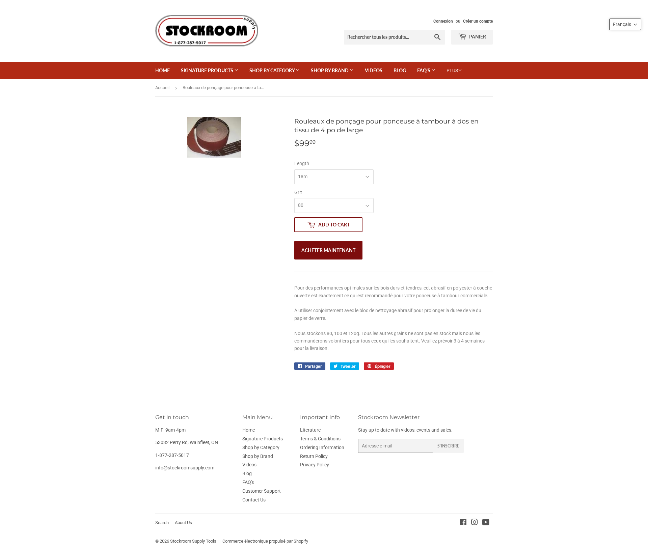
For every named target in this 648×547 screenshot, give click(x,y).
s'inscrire (448, 445)
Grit (298, 192)
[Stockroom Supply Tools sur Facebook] (463, 523)
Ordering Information (322, 447)
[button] (625, 24)
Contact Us (254, 499)
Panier (477, 36)
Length (301, 163)
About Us (183, 522)
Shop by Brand (330, 70)
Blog (400, 70)
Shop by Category (272, 70)
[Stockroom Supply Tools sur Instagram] (474, 523)
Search (162, 522)
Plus (452, 70)
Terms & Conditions (320, 438)
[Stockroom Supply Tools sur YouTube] (485, 523)
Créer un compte (478, 21)
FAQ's (424, 70)
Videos (373, 70)
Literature (310, 430)
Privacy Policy (314, 464)
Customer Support (261, 491)
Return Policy (314, 456)
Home (162, 70)
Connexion (443, 21)
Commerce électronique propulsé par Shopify (265, 541)
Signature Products (207, 70)
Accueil (162, 87)
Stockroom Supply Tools (193, 541)
